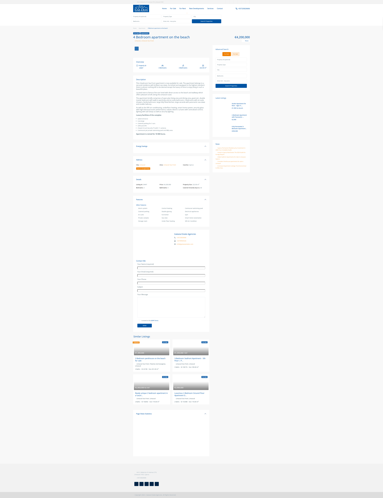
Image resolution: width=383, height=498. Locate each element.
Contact (220, 8)
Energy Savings (141, 146)
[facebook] (227, 2)
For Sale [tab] (235, 54)
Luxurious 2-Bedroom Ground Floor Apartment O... (189, 394)
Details (138, 179)
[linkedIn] (235, 2)
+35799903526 (181, 241)
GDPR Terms (155, 320)
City (194, 16)
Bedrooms (136, 21)
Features (139, 199)
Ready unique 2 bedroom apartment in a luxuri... (151, 394)
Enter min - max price (169, 21)
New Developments (196, 8)
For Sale (173, 8)
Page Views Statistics (144, 414)
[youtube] (244, 2)
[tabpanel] (191, 19)
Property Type (167, 16)
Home (164, 8)
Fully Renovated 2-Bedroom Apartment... (239, 127)
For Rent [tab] (226, 54)
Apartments (142, 28)
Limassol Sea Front (147, 41)
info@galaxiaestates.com (185, 244)
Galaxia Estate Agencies (185, 234)
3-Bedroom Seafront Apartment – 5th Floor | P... (189, 359)
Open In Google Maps (143, 168)
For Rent (182, 8)
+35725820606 (244, 8)
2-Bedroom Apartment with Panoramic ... (239, 116)
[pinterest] (239, 2)
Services (210, 8)
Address (139, 160)
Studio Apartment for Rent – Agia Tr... (239, 105)
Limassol (138, 41)
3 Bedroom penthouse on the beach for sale (150, 359)
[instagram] (248, 2)
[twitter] (231, 2)
